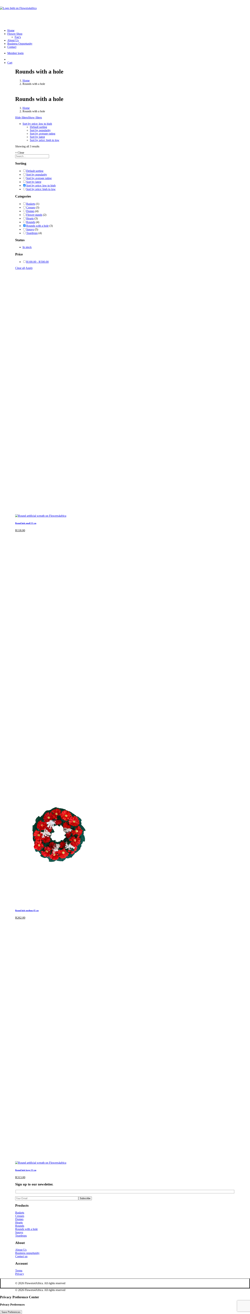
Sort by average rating (42, 133)
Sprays (30, 229)
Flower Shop (14, 33)
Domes (30, 211)
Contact (11, 46)
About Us (13, 40)
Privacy (19, 1273)
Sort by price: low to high (37, 123)
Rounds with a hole (37, 225)
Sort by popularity (40, 130)
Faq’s (18, 37)
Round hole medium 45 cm (27, 910)
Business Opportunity (19, 43)
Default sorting (38, 127)
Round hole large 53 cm (25, 1170)
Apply (29, 268)
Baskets (30, 203)
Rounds (30, 222)
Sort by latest (37, 136)
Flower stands (34, 214)
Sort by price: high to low (44, 140)
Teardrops (32, 233)
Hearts (30, 218)
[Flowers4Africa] (125, 13)
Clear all (20, 268)
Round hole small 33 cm (25, 523)
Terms (18, 1270)
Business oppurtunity (27, 1253)
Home (10, 30)
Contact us (21, 1256)
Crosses (30, 207)
